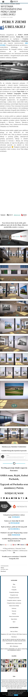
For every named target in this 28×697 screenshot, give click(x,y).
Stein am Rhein (14, 631)
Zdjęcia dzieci (7, 686)
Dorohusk (4, 570)
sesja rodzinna (9, 683)
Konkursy (14, 608)
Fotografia (7, 3)
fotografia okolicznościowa (13, 679)
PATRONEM (16, 535)
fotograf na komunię (18, 681)
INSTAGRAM (15, 523)
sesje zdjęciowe (15, 683)
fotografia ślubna (12, 681)
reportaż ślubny (22, 682)
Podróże (17, 3)
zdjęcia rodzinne (13, 687)
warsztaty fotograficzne (5, 685)
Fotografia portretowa (14, 597)
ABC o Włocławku (14, 646)
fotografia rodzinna (5, 681)
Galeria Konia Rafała (14, 605)
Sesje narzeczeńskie (14, 616)
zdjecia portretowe (13, 685)
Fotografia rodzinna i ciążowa (14, 600)
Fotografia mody (14, 595)
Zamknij (16, 695)
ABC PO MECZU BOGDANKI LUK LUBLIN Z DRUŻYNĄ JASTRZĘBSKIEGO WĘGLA (14, 649)
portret (17, 682)
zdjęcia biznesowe (20, 685)
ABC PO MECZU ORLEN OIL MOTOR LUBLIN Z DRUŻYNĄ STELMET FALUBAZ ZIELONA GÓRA (14, 640)
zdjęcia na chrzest (20, 686)
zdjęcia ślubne (19, 687)
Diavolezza (14, 636)
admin (11, 17)
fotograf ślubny (13, 682)
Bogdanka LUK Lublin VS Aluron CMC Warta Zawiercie (14, 634)
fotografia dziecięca (4, 679)
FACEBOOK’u (15, 529)
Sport (14, 621)
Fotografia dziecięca (14, 592)
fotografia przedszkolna (22, 679)
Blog (2, 3)
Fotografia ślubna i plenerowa (14, 603)
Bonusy (14, 587)
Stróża (4, 566)
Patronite (12, 3)
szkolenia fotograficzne (22, 683)
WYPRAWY (16, 517)
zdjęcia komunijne (13, 686)
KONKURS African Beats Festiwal (14, 643)
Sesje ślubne (14, 619)
